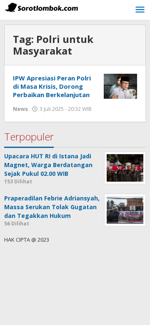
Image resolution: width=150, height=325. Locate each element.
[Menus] (140, 10)
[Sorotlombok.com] (41, 7)
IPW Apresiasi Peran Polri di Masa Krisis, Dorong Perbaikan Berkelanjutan (52, 86)
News (20, 108)
